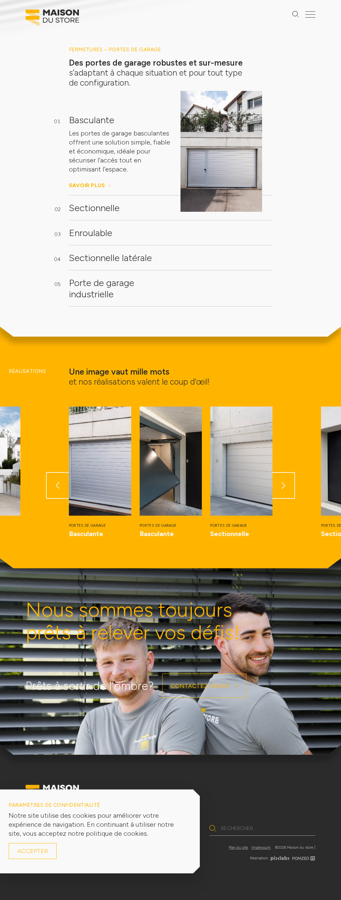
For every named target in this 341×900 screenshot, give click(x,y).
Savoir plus (87, 185)
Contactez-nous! (200, 686)
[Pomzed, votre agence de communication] (303, 857)
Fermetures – (89, 50)
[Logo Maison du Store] (52, 19)
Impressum (261, 847)
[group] (100, 472)
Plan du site (238, 847)
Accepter (32, 851)
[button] (57, 485)
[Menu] (310, 14)
